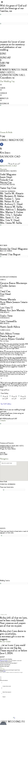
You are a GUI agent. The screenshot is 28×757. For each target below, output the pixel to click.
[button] (14, 2)
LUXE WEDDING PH (13, 721)
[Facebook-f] (1, 144)
